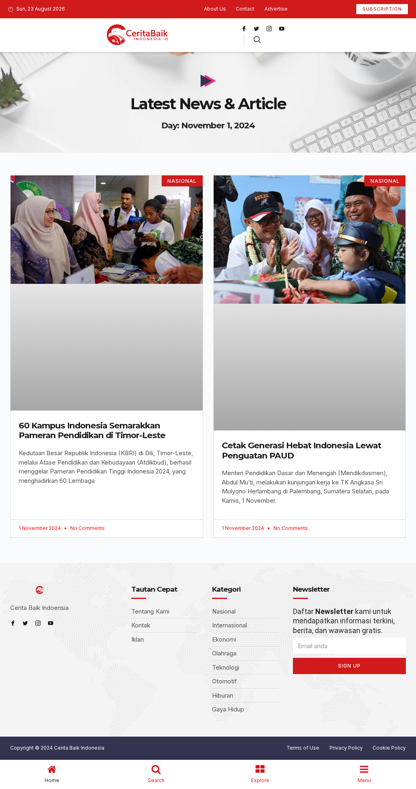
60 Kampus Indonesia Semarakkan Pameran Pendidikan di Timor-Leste (92, 430)
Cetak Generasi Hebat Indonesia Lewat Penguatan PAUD (301, 450)
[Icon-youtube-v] (281, 28)
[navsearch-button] (257, 40)
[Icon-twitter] (256, 28)
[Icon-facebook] (243, 28)
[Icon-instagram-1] (269, 28)
